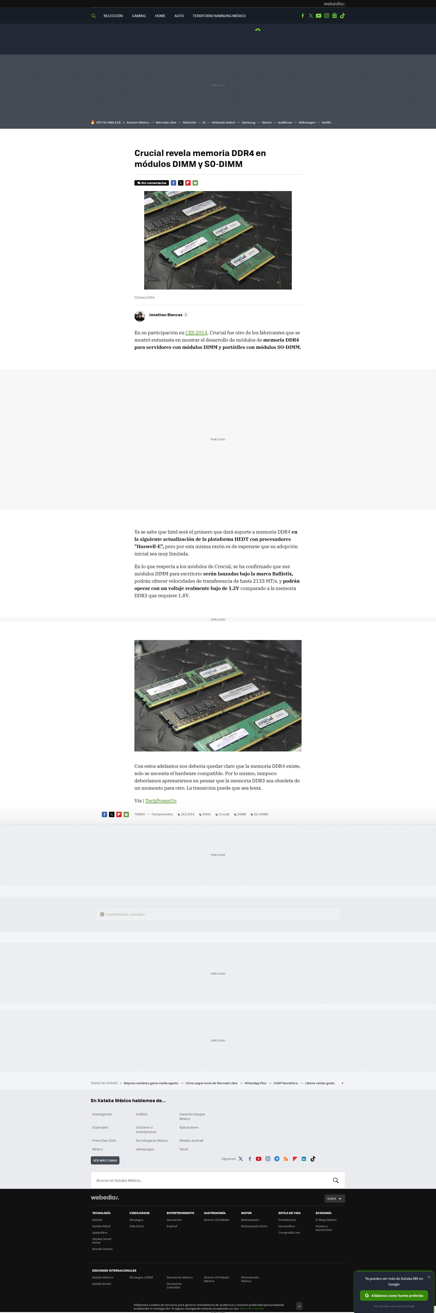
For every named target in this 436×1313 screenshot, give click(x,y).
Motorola (189, 122)
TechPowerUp (160, 800)
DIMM (241, 814)
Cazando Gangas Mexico (192, 1116)
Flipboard (188, 183)
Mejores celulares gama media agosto (151, 1083)
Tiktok (342, 15)
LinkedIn (303, 1158)
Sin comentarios (153, 183)
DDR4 (206, 814)
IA (204, 122)
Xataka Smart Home (101, 1241)
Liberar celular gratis (319, 1083)
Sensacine (174, 1219)
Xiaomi (266, 122)
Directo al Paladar (216, 1219)
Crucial (224, 814)
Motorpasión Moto (254, 1226)
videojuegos (145, 1149)
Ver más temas (105, 1160)
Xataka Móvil (101, 1226)
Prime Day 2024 (104, 1140)
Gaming (139, 15)
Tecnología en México (152, 1140)
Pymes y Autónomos (324, 1228)
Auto (179, 15)
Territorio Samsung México (219, 15)
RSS (286, 1158)
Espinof (172, 1226)
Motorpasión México (250, 1279)
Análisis (142, 1114)
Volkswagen (307, 122)
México (97, 1149)
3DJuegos (136, 1219)
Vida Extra (136, 1226)
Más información (252, 1308)
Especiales (100, 1127)
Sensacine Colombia (174, 1285)
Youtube (318, 15)
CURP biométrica (286, 1083)
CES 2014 (196, 332)
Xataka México (102, 1277)
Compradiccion (289, 1232)
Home (160, 15)
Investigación (102, 1114)
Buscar (336, 1180)
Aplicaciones (189, 1127)
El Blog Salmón (326, 1219)
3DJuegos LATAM (141, 1277)
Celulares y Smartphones (146, 1129)
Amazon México (138, 122)
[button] (168, 314)
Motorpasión (250, 1219)
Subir (331, 1198)
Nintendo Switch (223, 122)
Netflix (326, 122)
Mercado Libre (166, 122)
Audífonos (285, 122)
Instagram (326, 15)
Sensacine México (180, 1277)
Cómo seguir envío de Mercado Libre (212, 1083)
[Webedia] (334, 3)
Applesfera (99, 1232)
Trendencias (287, 1219)
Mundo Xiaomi (102, 1249)
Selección (113, 15)
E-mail (195, 183)
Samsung (248, 122)
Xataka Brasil (101, 1283)
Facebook (302, 15)
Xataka (97, 1219)
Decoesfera (286, 1226)
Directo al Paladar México (216, 1279)
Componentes (162, 814)
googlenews (334, 15)
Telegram (276, 1158)
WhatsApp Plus (256, 1083)
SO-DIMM (261, 814)
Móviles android (191, 1140)
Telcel (183, 1149)
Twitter (310, 15)
